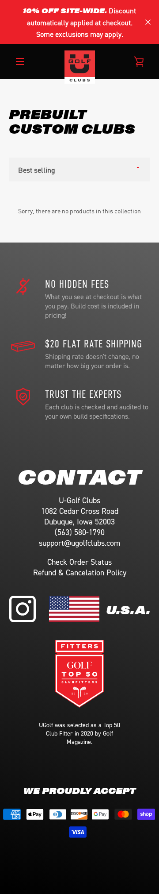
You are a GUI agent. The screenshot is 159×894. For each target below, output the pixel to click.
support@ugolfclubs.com (79, 543)
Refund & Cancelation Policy (79, 572)
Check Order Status (79, 562)
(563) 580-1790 (80, 532)
